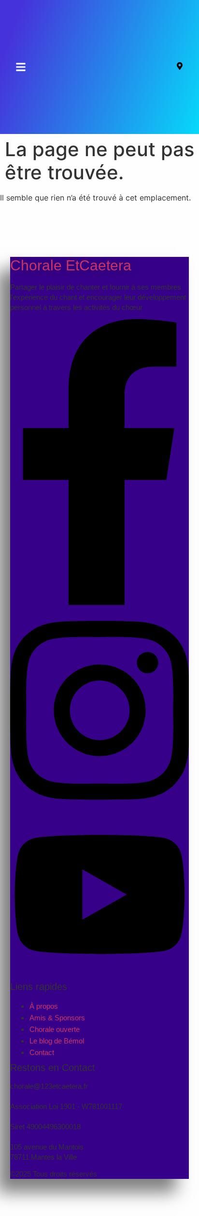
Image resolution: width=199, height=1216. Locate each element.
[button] (20, 67)
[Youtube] (99, 971)
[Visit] (180, 67)
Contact (41, 1052)
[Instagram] (99, 809)
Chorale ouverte (54, 1029)
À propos (43, 1006)
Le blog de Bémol (56, 1041)
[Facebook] (99, 602)
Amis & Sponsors (57, 1018)
